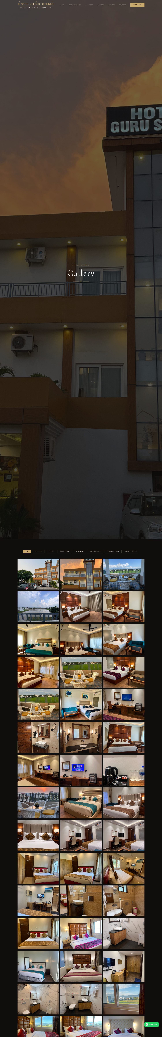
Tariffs (112, 5)
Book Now (137, 4)
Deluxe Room (95, 551)
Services (89, 5)
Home (62, 5)
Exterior (38, 551)
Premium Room (113, 551)
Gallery (100, 5)
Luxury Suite (131, 551)
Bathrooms (64, 551)
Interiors (80, 551)
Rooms (51, 551)
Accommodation (74, 5)
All (26, 551)
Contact (122, 5)
